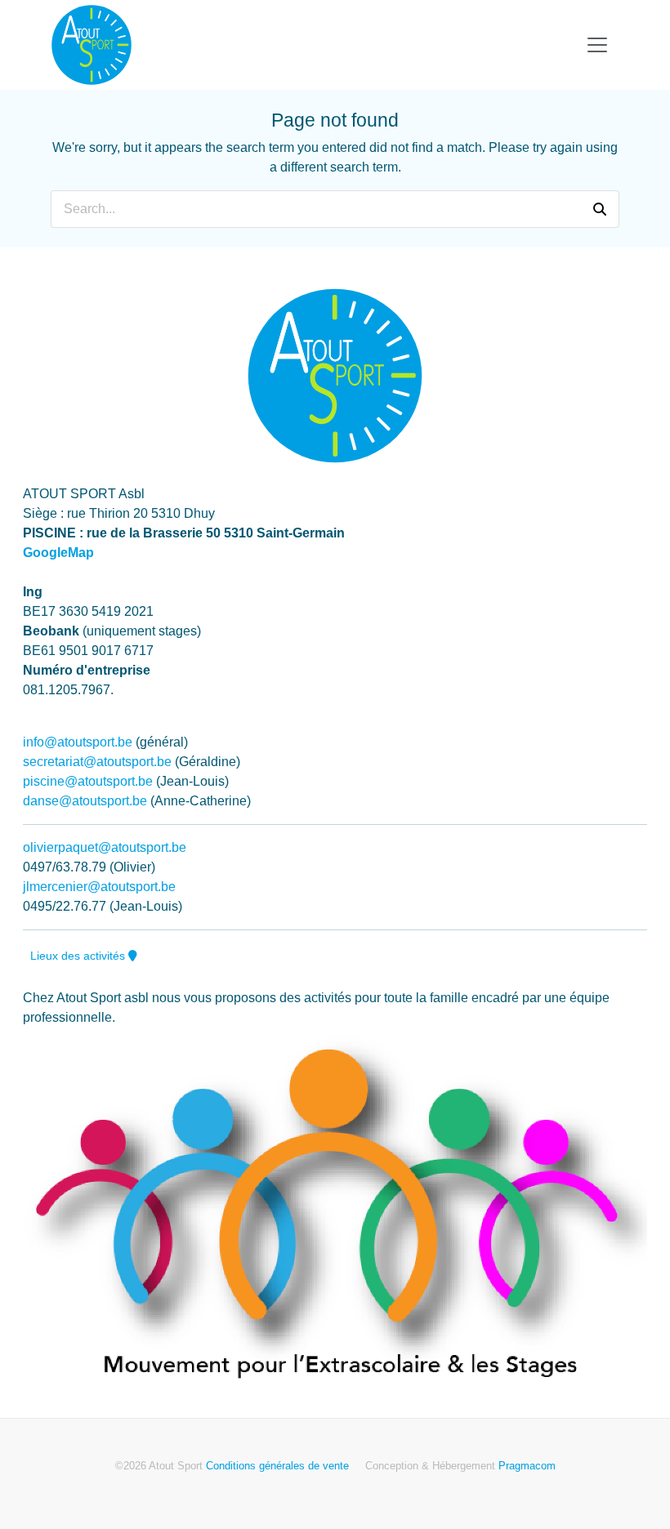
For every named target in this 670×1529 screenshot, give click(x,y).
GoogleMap (58, 552)
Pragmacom (527, 1466)
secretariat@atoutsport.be (97, 762)
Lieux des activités (79, 955)
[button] (599, 209)
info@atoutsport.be (77, 742)
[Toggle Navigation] (597, 44)
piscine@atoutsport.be (88, 781)
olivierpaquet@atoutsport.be (104, 847)
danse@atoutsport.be (85, 801)
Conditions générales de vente (277, 1466)
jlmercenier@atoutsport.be (99, 887)
